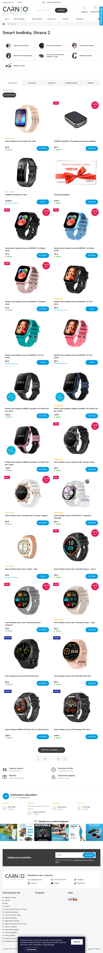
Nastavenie (31, 949)
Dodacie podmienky (11, 918)
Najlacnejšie (32, 83)
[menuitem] (7, 19)
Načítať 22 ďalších (50, 750)
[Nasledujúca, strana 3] (58, 758)
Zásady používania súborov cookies (16, 924)
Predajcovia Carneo (8, 2)
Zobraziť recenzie (24, 797)
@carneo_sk (81, 883)
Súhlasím (77, 942)
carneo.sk (34, 883)
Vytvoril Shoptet (95, 949)
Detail (42, 202)
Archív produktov (10, 935)
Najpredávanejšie (71, 83)
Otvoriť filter (9, 95)
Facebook (80, 880)
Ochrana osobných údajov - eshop (15, 938)
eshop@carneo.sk (36, 880)
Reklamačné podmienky (12, 921)
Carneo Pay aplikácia (11, 932)
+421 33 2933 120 (60, 880)
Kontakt (19, 2)
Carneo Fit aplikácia (11, 927)
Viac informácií (49, 945)
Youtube (56, 883)
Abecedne (90, 83)
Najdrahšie (51, 83)
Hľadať (61, 10)
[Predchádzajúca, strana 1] (45, 758)
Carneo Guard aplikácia (12, 930)
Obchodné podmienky (11, 912)
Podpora (7, 906)
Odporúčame (12, 83)
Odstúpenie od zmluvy (12, 941)
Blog (6, 903)
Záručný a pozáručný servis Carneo (16, 909)
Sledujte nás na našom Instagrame (54, 821)
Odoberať (89, 855)
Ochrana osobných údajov (13, 915)
